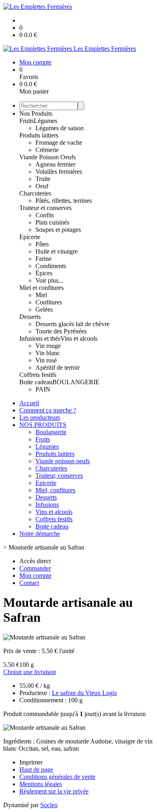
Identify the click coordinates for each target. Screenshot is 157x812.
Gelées (44, 309)
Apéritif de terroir (57, 367)
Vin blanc (47, 353)
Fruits (26, 120)
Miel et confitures (41, 287)
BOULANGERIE (75, 382)
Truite (42, 178)
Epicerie (29, 236)
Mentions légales (40, 784)
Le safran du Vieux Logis (84, 692)
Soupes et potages (58, 229)
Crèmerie (47, 149)
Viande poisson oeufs (62, 461)
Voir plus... (49, 280)
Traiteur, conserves (59, 475)
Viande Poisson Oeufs (47, 157)
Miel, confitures (55, 490)
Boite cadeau (35, 382)
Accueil (29, 403)
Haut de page (36, 769)
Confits (44, 215)
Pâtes (42, 244)
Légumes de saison (59, 128)
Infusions (47, 504)
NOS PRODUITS (42, 424)
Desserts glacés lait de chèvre (72, 324)
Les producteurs (39, 417)
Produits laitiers (38, 135)
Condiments (50, 265)
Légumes (45, 120)
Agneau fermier (55, 164)
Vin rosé (46, 360)
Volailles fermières (58, 171)
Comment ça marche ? (47, 410)
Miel (41, 294)
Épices (43, 273)
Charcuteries (35, 193)
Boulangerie (50, 432)
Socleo (49, 805)
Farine (43, 258)
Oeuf (41, 186)
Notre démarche (39, 533)
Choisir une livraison (29, 671)
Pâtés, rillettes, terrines (63, 200)
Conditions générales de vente (57, 776)
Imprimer (31, 762)
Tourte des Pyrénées (61, 331)
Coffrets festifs (37, 374)
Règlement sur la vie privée (54, 791)
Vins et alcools (78, 338)
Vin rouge (48, 345)
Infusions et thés (39, 338)
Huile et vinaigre (56, 251)
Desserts (30, 316)
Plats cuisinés (52, 222)
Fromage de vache (58, 142)
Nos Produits (35, 113)
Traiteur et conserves (45, 207)
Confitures (48, 302)
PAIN (42, 389)
